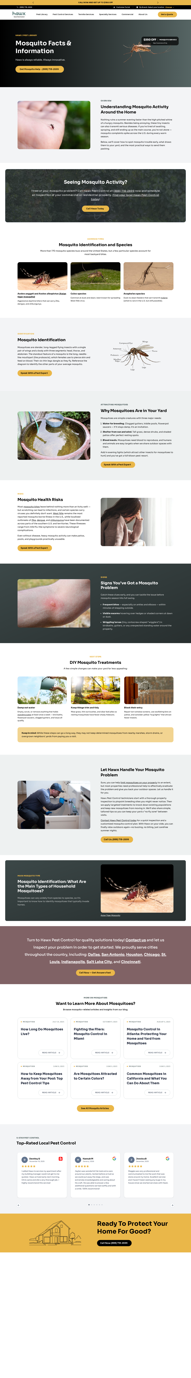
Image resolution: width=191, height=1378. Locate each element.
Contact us (136, 940)
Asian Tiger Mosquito (110, 915)
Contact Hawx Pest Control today (118, 820)
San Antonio (112, 954)
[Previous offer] (33, 3)
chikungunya (57, 520)
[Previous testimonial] (19, 1205)
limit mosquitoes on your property (139, 782)
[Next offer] (158, 3)
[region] (95, 2)
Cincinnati (130, 962)
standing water (24, 715)
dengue (41, 520)
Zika (34, 520)
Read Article (49, 1052)
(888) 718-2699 (26, 7)
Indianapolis (73, 962)
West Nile (58, 513)
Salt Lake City (99, 962)
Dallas (94, 954)
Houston (134, 954)
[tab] (89, 1204)
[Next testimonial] (172, 1205)
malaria (164, 298)
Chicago (152, 954)
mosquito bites (32, 506)
